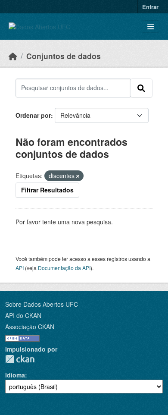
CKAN (19, 359)
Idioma (15, 375)
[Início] (13, 55)
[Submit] (141, 88)
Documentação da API (64, 267)
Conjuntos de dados (63, 55)
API (20, 267)
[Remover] (77, 176)
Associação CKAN (29, 326)
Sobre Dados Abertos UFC (41, 304)
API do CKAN (23, 315)
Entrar (150, 7)
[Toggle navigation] (150, 26)
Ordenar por (33, 115)
